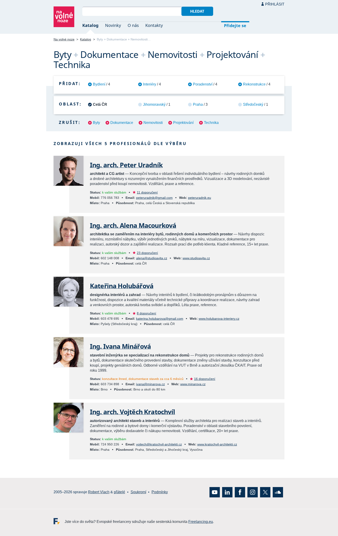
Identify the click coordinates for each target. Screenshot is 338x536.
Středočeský (253, 104)
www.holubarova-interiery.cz (219, 318)
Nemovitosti (153, 123)
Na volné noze (64, 39)
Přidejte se (235, 25)
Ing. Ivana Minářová (120, 346)
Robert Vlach (98, 492)
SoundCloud (278, 492)
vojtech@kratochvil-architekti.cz (159, 444)
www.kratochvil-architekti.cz (217, 444)
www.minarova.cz (193, 384)
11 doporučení (147, 192)
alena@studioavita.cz (151, 258)
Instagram (252, 492)
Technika (211, 123)
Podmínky (160, 492)
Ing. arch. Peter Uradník (126, 164)
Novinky (113, 25)
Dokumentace (121, 123)
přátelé (119, 492)
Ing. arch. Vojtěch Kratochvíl (132, 411)
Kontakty (154, 25)
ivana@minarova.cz (150, 384)
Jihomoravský (154, 104)
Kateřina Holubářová (121, 285)
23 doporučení (147, 253)
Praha (198, 104)
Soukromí (138, 492)
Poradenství (202, 84)
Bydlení (99, 84)
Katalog (90, 25)
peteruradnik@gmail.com (154, 198)
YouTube (214, 492)
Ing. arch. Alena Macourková (133, 225)
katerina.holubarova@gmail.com (159, 318)
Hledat (197, 11)
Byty (96, 123)
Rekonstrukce (254, 84)
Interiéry (149, 84)
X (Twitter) (265, 492)
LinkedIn (227, 492)
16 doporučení (204, 379)
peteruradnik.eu (199, 198)
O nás (133, 25)
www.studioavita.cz (196, 258)
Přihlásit (274, 4)
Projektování (183, 123)
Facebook (240, 492)
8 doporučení (146, 313)
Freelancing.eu (59, 521)
